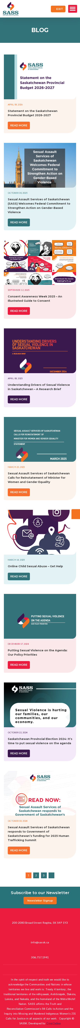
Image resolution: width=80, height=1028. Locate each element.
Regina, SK (40, 922)
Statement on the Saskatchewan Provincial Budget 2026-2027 (32, 113)
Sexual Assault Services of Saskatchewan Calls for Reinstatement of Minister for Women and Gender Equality (39, 478)
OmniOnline (53, 1023)
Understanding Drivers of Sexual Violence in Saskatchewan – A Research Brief (39, 387)
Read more (18, 125)
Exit (59, 9)
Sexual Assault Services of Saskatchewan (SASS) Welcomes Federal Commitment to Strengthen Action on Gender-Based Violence (39, 206)
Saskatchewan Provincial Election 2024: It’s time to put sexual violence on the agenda (40, 741)
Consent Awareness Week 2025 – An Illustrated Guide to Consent (35, 299)
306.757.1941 (40, 957)
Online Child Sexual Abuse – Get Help (35, 566)
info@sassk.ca (40, 942)
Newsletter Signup (40, 900)
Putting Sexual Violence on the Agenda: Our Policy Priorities (37, 652)
